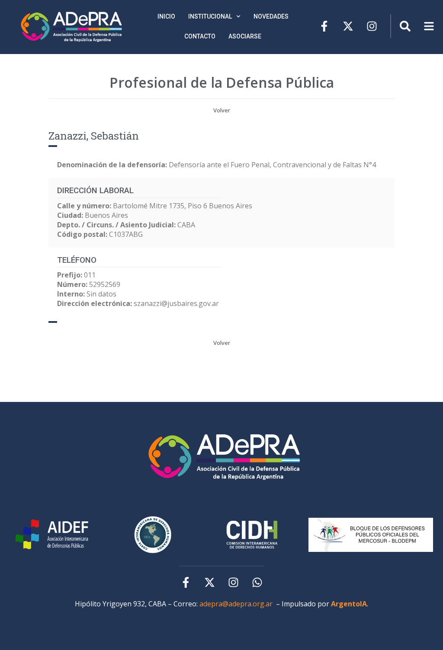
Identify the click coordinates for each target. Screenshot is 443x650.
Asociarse (244, 36)
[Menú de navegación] (405, 26)
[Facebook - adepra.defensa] (324, 26)
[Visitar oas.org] (252, 535)
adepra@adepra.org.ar (236, 604)
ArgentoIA (349, 604)
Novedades (271, 16)
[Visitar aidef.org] (53, 535)
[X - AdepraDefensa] (348, 26)
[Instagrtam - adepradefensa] (371, 26)
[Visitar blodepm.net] (370, 534)
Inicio (166, 16)
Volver (221, 110)
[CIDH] (152, 534)
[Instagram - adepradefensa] (233, 582)
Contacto (199, 36)
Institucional (210, 16)
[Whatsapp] (257, 582)
